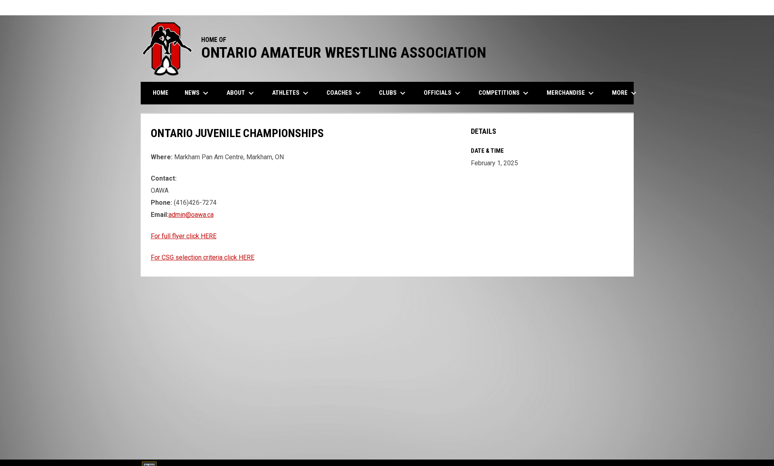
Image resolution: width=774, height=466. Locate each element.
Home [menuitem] (161, 92)
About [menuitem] (241, 93)
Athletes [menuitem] (291, 93)
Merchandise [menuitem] (571, 93)
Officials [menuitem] (443, 93)
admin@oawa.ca (191, 214)
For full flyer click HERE (183, 236)
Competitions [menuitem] (505, 93)
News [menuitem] (197, 93)
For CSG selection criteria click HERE (202, 257)
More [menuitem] (625, 93)
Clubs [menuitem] (393, 93)
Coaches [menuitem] (345, 93)
